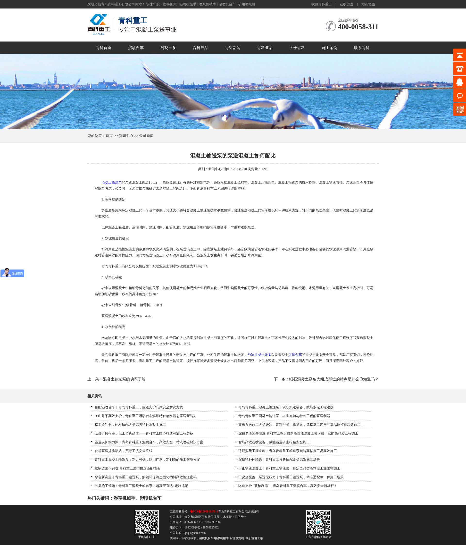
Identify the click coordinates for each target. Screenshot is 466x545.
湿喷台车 (136, 48)
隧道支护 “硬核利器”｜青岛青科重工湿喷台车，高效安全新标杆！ (287, 486)
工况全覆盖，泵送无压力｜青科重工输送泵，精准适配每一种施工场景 (291, 477)
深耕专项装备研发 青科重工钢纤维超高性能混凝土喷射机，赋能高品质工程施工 (298, 433)
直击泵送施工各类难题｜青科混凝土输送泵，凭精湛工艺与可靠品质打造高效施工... (301, 425)
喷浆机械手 (207, 4)
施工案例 (329, 48)
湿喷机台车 (227, 4)
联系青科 (362, 48)
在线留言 (346, 4)
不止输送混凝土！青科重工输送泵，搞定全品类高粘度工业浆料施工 (289, 468)
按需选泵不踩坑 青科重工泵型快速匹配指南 (127, 468)
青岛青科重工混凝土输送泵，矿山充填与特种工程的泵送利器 (284, 416)
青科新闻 (233, 48)
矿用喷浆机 (246, 4)
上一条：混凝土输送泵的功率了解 (116, 379)
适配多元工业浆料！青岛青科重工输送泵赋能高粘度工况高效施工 (287, 451)
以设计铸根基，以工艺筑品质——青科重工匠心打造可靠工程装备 (144, 433)
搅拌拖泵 (170, 4)
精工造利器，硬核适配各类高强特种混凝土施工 (130, 425)
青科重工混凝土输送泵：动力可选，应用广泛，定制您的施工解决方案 (147, 459)
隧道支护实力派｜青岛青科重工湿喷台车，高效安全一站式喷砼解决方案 (149, 442)
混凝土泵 (168, 48)
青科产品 (200, 48)
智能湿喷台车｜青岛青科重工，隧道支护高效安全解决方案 (139, 407)
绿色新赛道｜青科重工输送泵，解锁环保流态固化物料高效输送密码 (146, 477)
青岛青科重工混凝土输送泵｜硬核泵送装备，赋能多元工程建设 (285, 407)
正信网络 (240, 517)
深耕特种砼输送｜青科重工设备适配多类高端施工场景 (279, 459)
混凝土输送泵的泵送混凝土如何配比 (233, 155)
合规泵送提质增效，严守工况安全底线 (123, 451)
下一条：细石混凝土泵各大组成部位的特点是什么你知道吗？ (326, 379)
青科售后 (265, 48)
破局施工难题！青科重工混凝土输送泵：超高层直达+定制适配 (141, 486)
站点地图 (368, 4)
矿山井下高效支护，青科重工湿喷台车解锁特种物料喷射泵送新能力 (146, 416)
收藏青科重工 (321, 4)
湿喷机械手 (187, 4)
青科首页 (103, 48)
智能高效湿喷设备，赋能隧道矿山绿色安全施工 (274, 442)
